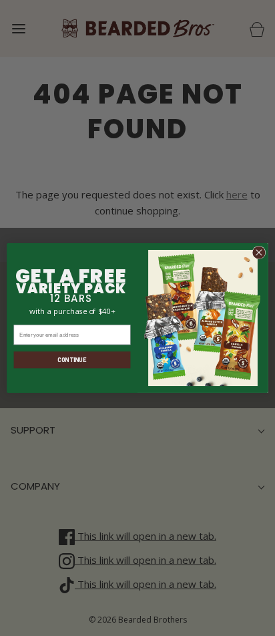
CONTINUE (71, 359)
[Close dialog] (259, 252)
